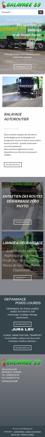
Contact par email (10, 381)
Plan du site (15, 434)
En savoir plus (22, 66)
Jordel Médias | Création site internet (27, 432)
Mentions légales (27, 434)
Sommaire (6, 12)
